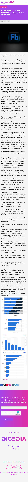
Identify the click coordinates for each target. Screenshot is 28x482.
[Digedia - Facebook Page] (7, 467)
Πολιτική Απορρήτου (13, 461)
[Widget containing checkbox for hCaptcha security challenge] (11, 413)
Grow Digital (7, 379)
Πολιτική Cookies (21, 461)
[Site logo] (7, 2)
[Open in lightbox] (14, 307)
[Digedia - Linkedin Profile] (20, 467)
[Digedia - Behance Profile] (16, 467)
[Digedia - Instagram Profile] (12, 467)
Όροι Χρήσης (6, 461)
